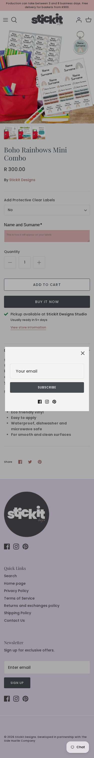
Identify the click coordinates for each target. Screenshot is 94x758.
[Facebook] (40, 402)
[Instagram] (47, 402)
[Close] (82, 353)
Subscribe (47, 387)
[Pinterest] (54, 402)
